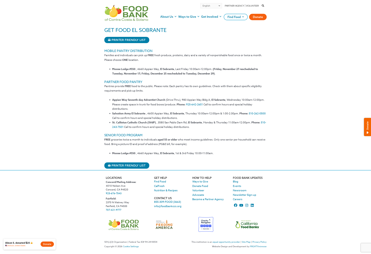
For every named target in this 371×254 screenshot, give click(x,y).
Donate (258, 17)
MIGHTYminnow (258, 246)
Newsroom (240, 190)
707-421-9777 (113, 210)
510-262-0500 (257, 114)
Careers (237, 199)
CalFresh (159, 186)
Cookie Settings (131, 246)
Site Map (246, 242)
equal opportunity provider (226, 242)
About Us (166, 16)
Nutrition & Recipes (166, 190)
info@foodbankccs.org (167, 206)
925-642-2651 (194, 105)
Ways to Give (187, 16)
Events (237, 186)
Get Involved (209, 16)
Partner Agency (234, 5)
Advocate (198, 195)
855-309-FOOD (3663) (167, 202)
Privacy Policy (259, 242)
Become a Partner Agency (208, 199)
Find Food (234, 17)
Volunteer (252, 5)
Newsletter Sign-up (244, 195)
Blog (235, 182)
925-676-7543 (113, 193)
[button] (263, 6)
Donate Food (200, 186)
